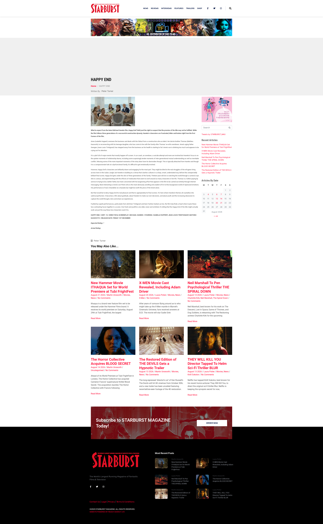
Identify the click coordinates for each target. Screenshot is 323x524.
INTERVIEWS (166, 8)
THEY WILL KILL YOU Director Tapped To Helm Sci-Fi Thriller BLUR (207, 363)
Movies (127, 295)
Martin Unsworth (114, 295)
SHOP (199, 8)
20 (217, 203)
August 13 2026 (146, 371)
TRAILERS (190, 8)
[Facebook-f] (208, 8)
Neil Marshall (206, 298)
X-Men (142, 298)
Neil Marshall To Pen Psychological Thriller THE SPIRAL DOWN (208, 287)
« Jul (216, 216)
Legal (103, 502)
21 (221, 203)
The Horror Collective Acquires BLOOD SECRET (111, 361)
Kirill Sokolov (193, 374)
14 (221, 199)
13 (217, 199)
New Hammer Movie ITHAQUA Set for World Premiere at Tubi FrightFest (112, 287)
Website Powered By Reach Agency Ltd (107, 512)
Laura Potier (160, 295)
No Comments (104, 298)
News (93, 298)
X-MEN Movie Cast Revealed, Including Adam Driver (159, 287)
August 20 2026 (146, 295)
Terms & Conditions (125, 502)
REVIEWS (154, 8)
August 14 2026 (195, 295)
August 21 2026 (98, 295)
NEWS (145, 8)
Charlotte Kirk (194, 298)
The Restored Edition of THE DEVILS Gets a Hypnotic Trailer (157, 363)
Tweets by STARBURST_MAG (213, 134)
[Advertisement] (161, 58)
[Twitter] (214, 8)
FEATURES (178, 8)
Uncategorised (97, 370)
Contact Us (95, 502)
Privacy (111, 502)
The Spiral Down (220, 298)
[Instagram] (221, 8)
